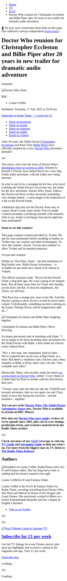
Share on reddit (18, 132)
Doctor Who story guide (34, 418)
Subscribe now (10, 557)
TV (11, 7)
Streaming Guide (31, 444)
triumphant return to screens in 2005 (22, 167)
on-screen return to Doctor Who (32, 374)
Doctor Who (42, 148)
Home (12, 4)
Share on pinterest (19, 128)
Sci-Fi (34, 441)
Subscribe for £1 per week (26, 536)
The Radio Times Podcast (17, 451)
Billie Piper (40, 145)
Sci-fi (12, 11)
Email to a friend (18, 135)
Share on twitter (18, 125)
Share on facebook (20, 121)
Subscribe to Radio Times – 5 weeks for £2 (26, 115)
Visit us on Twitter (20, 509)
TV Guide (7, 444)
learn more (51, 31)
